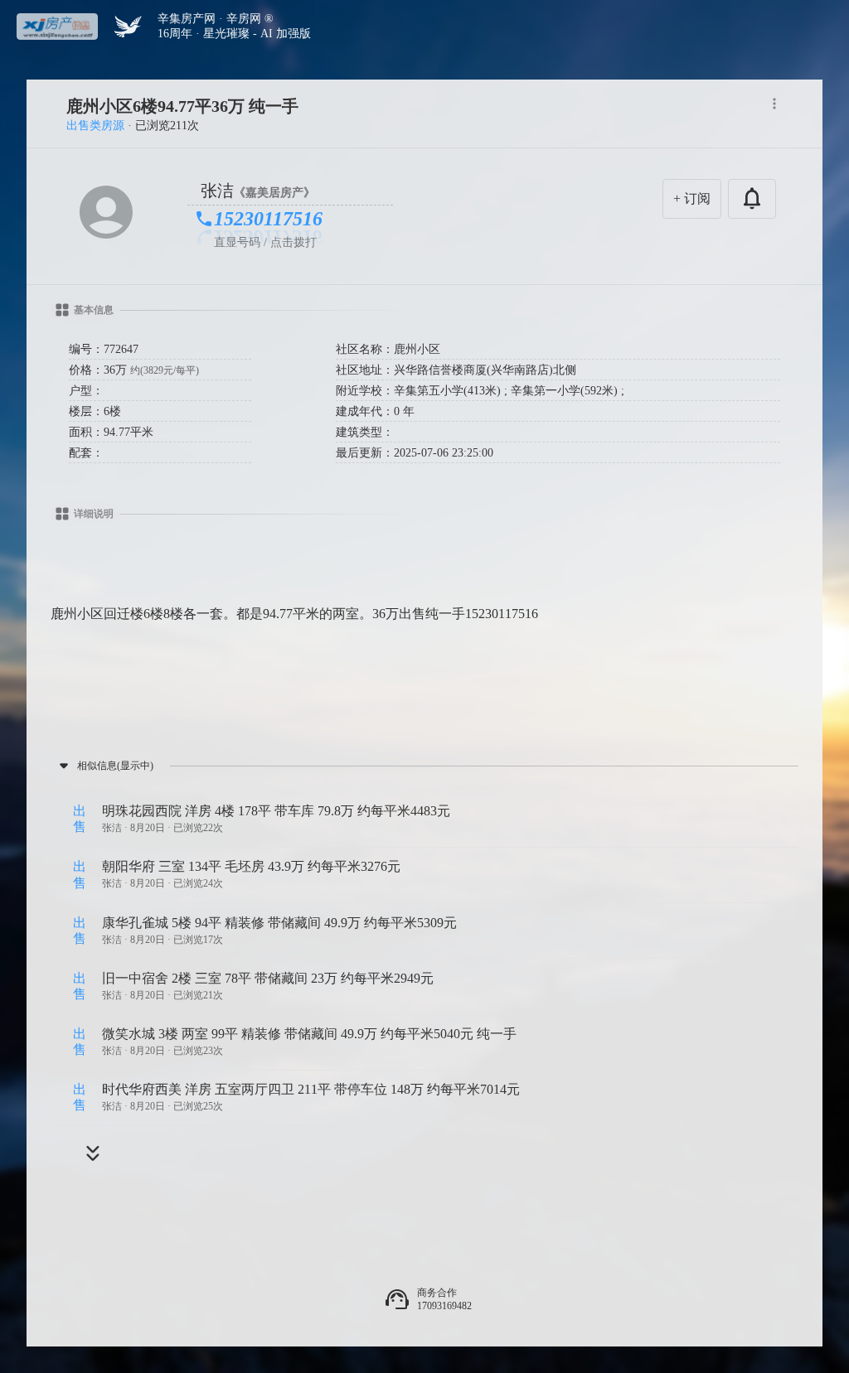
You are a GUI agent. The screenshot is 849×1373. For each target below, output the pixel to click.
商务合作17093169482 (444, 1299)
